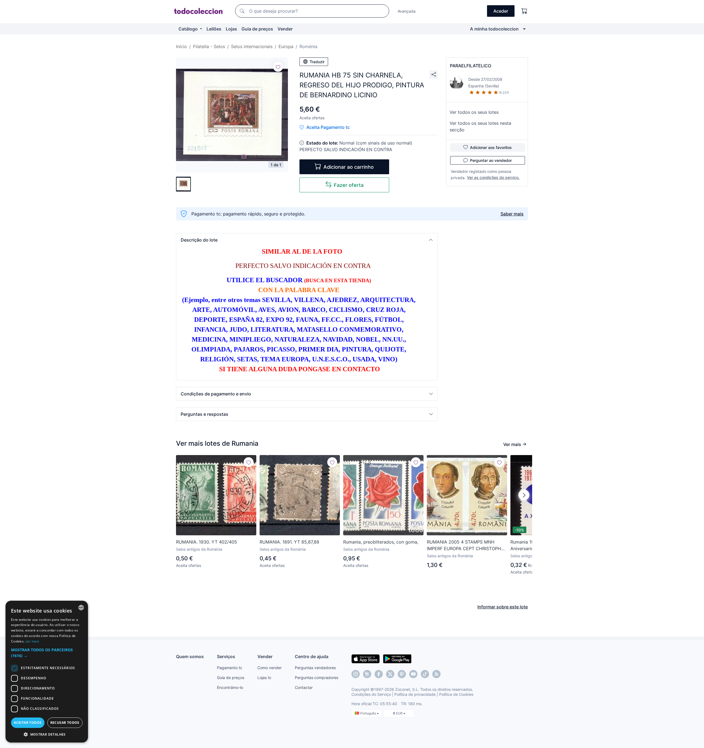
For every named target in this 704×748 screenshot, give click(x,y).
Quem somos (190, 656)
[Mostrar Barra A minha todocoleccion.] (524, 28)
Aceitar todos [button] (28, 722)
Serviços (226, 656)
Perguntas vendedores (315, 667)
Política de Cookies (456, 694)
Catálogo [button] (188, 29)
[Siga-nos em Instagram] (355, 674)
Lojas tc (264, 677)
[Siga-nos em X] (390, 674)
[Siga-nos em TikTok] (425, 674)
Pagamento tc (229, 667)
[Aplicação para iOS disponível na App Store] (365, 658)
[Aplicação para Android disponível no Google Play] (397, 658)
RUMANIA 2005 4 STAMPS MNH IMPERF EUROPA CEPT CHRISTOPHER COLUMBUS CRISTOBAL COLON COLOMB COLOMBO (467, 545)
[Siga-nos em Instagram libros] (367, 674)
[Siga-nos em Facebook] (379, 674)
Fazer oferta (349, 185)
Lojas (231, 29)
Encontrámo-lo (230, 687)
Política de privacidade (415, 694)
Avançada (407, 11)
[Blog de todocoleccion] (436, 674)
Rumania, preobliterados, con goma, (380, 542)
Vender (285, 29)
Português (368, 713)
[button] (307, 240)
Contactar (304, 687)
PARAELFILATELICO (470, 65)
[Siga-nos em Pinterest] (402, 674)
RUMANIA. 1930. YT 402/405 (206, 542)
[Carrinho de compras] (524, 11)
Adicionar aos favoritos (491, 147)
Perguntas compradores (316, 677)
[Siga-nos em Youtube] (413, 674)
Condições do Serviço (371, 694)
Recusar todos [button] (64, 722)
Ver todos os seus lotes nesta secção (480, 126)
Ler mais (32, 641)
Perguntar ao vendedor (491, 160)
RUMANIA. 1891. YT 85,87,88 (289, 542)
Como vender (269, 667)
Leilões (214, 29)
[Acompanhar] (278, 67)
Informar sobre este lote (502, 607)
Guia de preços (257, 29)
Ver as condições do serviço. (493, 177)
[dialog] (47, 672)
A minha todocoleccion (494, 29)
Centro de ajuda (311, 656)
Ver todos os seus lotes (474, 112)
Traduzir (317, 61)
